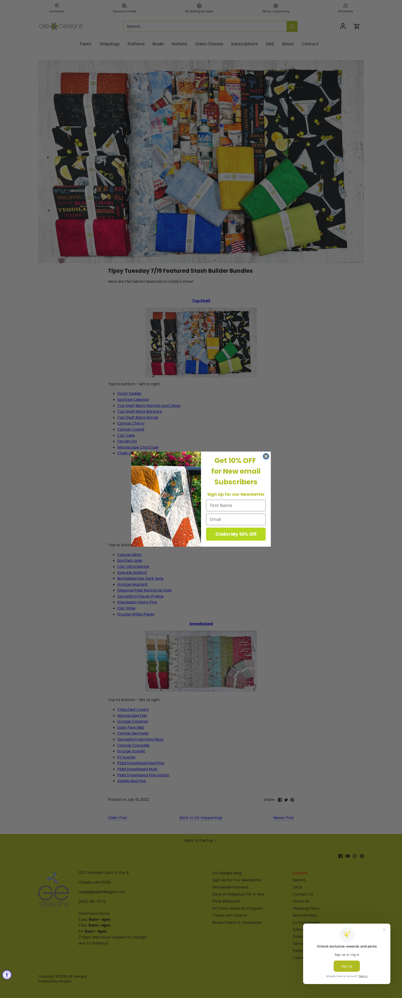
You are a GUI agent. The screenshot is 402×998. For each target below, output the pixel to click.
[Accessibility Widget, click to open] (7, 974)
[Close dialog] (266, 456)
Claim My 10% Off (236, 534)
